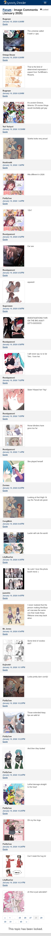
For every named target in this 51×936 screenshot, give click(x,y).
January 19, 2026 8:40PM (13, 523)
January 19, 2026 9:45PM (13, 595)
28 (36, 917)
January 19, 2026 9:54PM (13, 631)
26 (25, 917)
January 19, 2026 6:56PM (13, 308)
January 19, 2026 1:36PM (13, 165)
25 (20, 917)
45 (21, 921)
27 (31, 917)
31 (11, 921)
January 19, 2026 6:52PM (13, 236)
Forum (7, 10)
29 (41, 917)
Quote (5, 24)
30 (5, 921)
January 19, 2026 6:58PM (13, 344)
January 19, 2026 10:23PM (14, 703)
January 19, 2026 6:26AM (13, 21)
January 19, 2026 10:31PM (14, 882)
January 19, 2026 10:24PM (14, 775)
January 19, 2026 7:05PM (13, 416)
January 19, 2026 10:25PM (14, 810)
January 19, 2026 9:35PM (13, 559)
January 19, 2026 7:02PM (13, 380)
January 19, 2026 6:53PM (13, 272)
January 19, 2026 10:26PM (14, 846)
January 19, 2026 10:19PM (14, 667)
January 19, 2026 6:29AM (13, 93)
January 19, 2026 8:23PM (13, 488)
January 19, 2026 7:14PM (13, 452)
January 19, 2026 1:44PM (13, 201)
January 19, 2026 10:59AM (14, 129)
